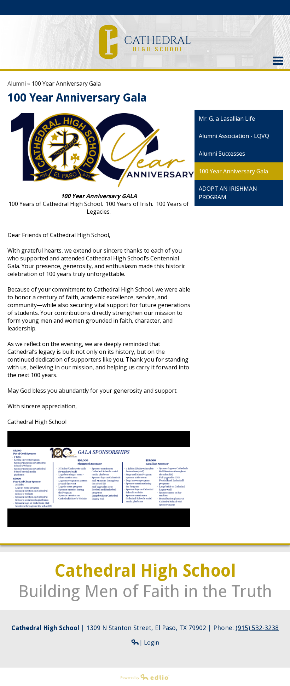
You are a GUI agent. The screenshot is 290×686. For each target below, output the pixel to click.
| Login (149, 642)
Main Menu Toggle (278, 61)
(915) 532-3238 (257, 628)
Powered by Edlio (22, 683)
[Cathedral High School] (145, 42)
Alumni (16, 83)
